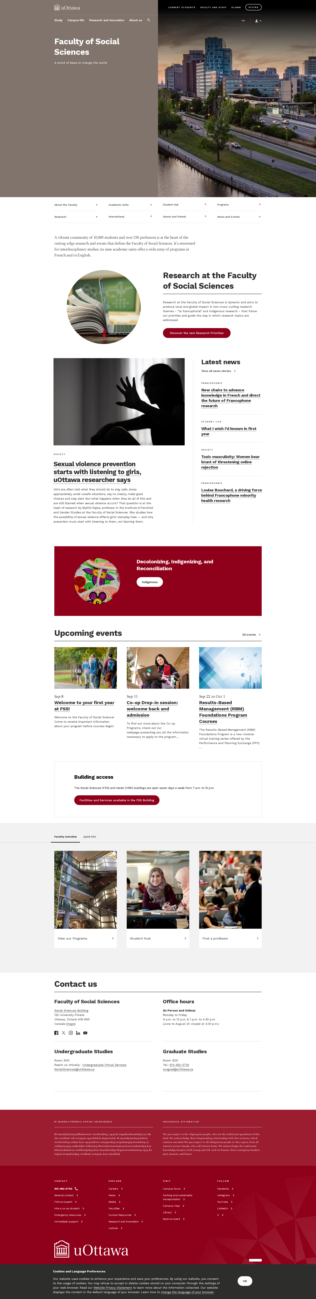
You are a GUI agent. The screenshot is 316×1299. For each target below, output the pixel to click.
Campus (172, 1188)
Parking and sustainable (177, 1197)
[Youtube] (85, 1033)
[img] (67, 7)
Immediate (66, 1221)
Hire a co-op (66, 1208)
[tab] (65, 839)
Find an (63, 1201)
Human (120, 1215)
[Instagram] (71, 1033)
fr (243, 21)
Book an (171, 1218)
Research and (123, 1221)
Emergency (67, 1215)
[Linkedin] (78, 1033)
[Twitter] (64, 1033)
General (64, 1195)
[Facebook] (56, 1033)
